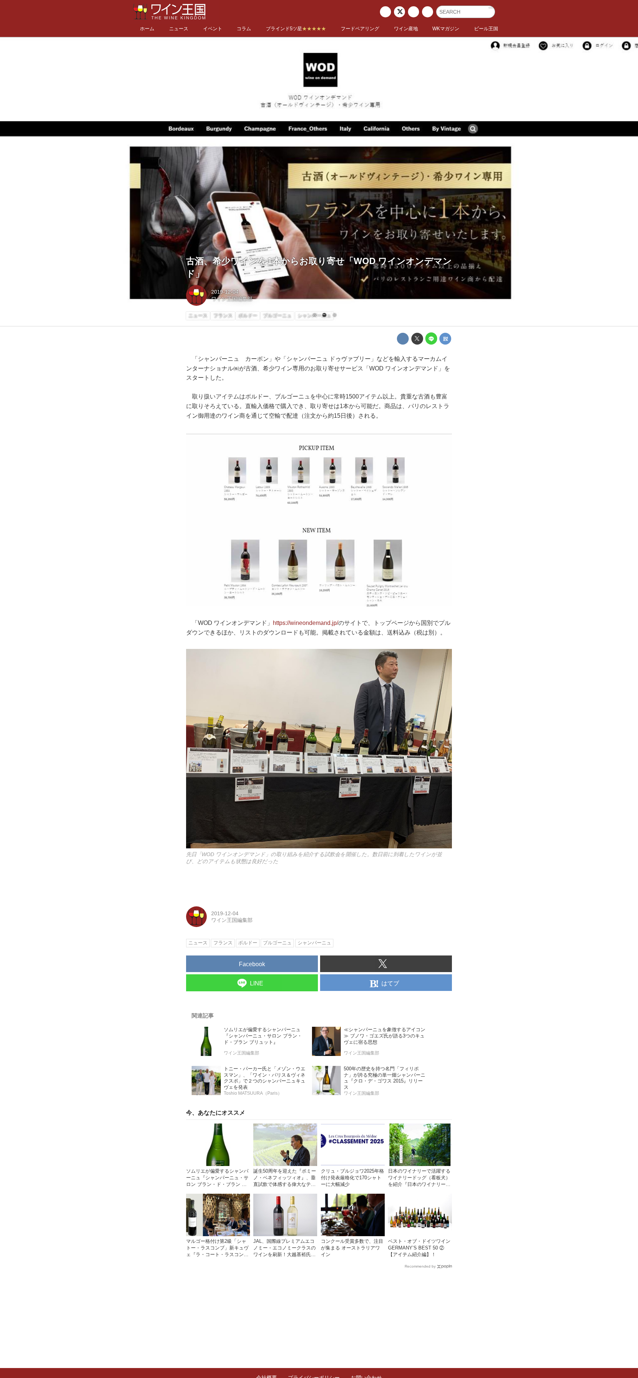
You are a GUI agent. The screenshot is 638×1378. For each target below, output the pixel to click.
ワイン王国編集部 (232, 299)
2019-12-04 (225, 292)
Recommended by (420, 1266)
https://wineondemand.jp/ (305, 623)
